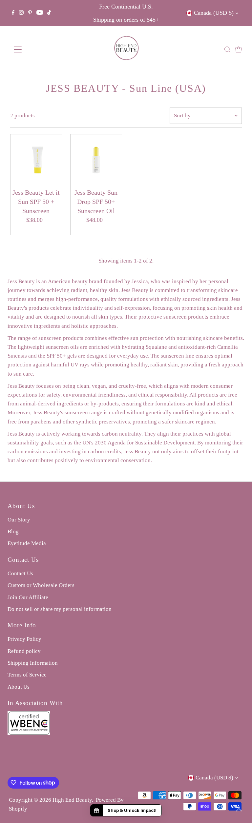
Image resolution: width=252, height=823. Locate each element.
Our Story (19, 520)
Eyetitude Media (27, 543)
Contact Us (20, 573)
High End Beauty (72, 800)
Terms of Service (27, 675)
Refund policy (24, 651)
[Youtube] (40, 13)
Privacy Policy (24, 639)
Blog (13, 531)
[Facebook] (13, 13)
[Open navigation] (37, 49)
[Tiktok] (49, 13)
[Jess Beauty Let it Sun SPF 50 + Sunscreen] (36, 160)
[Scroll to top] (238, 809)
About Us (19, 687)
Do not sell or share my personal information (60, 609)
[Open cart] (238, 49)
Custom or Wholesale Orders (41, 585)
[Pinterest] (30, 13)
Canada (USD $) (214, 13)
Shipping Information (33, 663)
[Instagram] (21, 13)
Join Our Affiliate (28, 597)
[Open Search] (227, 49)
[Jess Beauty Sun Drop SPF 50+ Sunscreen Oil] (96, 160)
